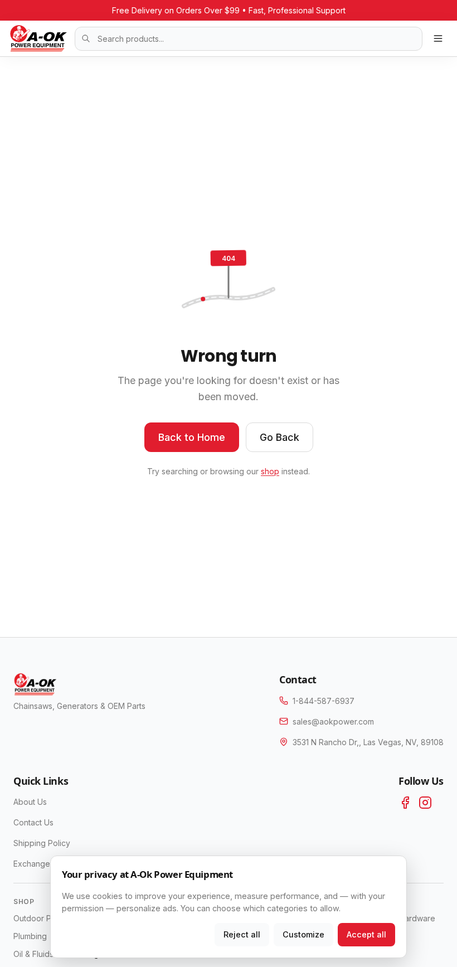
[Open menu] (438, 38)
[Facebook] (405, 802)
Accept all (366, 934)
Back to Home (191, 437)
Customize (303, 934)
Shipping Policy (41, 843)
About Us (30, 801)
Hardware (417, 918)
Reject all (241, 934)
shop (270, 471)
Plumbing (30, 936)
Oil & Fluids (33, 954)
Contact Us (33, 822)
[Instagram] (425, 802)
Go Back (279, 437)
